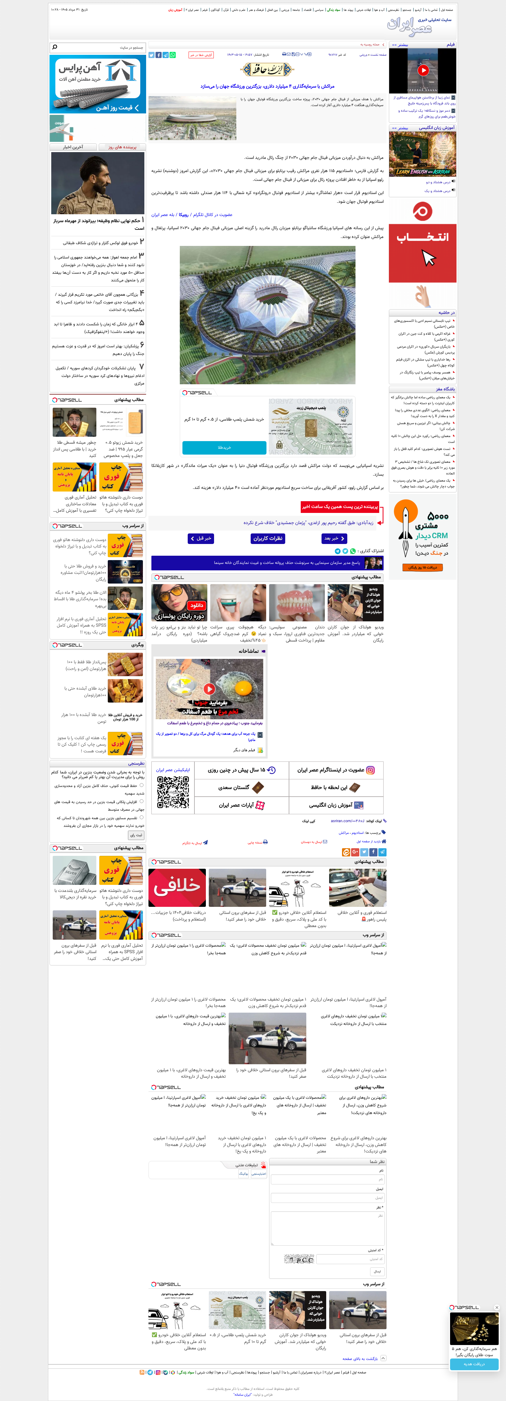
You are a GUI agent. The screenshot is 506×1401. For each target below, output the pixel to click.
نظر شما (377, 1162)
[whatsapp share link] (173, 55)
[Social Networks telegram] (338, 551)
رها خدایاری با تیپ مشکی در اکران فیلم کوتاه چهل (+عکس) (425, 362)
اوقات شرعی (364, 10)
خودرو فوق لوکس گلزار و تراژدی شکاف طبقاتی (100, 243)
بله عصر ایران (162, 215)
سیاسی (319, 10)
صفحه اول (447, 10)
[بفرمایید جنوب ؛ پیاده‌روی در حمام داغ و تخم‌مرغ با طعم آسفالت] (209, 689)
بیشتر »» (400, 44)
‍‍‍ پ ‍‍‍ (304, 53)
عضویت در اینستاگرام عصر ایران (331, 770)
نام (381, 1170)
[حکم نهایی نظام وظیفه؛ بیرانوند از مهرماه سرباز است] (97, 183)
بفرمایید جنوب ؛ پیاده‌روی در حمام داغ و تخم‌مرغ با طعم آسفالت (215, 723)
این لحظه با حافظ (329, 788)
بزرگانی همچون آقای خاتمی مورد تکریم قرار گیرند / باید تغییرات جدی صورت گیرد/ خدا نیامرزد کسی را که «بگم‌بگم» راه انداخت (99, 302)
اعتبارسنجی (259, 1174)
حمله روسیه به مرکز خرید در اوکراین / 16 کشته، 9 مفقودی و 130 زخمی (334, 44)
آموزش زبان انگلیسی (331, 805)
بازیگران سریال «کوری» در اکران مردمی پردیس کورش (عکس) (426, 349)
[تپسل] (185, 393)
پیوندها (252, 1372)
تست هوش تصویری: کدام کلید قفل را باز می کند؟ (424, 452)
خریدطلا (224, 448)
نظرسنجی (393, 10)
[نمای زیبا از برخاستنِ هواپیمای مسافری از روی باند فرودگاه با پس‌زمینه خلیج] (422, 70)
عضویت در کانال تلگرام (213, 215)
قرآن (225, 10)
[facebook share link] (158, 55)
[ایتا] (346, 852)
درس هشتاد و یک (438, 191)
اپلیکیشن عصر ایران (173, 770)
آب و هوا (379, 10)
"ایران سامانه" (242, 1394)
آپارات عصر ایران (236, 805)
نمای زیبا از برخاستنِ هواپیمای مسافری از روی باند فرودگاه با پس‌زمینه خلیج (425, 100)
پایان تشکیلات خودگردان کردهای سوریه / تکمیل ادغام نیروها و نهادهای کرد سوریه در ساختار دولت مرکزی (100, 375)
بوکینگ (243, 1174)
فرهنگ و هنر (256, 10)
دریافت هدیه (474, 1364)
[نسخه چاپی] (284, 54)
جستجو (407, 10)
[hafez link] (267, 69)
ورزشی (285, 10)
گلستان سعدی (233, 788)
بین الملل (272, 10)
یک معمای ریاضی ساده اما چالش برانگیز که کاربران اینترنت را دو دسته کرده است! (423, 400)
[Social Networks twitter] (345, 551)
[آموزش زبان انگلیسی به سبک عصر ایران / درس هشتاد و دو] (422, 154)
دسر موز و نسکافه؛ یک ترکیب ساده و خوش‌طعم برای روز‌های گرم (427, 114)
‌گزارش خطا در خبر (201, 55)
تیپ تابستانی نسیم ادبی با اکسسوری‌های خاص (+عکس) (424, 323)
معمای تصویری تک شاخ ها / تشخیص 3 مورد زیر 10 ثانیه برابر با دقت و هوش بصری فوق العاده (423, 467)
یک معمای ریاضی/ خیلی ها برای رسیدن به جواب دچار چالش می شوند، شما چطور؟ (424, 483)
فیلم (204, 10)
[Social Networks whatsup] (353, 551)
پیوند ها (348, 10)
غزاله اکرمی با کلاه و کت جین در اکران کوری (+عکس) (427, 336)
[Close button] (497, 1307)
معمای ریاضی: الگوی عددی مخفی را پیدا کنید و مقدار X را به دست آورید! (425, 413)
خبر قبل (204, 538)
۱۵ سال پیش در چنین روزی (236, 770)
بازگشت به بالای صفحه (361, 1359)
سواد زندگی (333, 10)
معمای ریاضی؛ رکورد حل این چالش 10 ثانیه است (423, 439)
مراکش (344, 833)
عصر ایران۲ (332, 1372)
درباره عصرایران (311, 1372)
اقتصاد (307, 10)
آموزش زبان (175, 10)
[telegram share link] (166, 55)
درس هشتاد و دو (438, 182)
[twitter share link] (151, 55)
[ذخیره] (293, 54)
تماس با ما (431, 10)
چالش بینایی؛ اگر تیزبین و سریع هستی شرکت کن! (426, 426)
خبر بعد (331, 538)
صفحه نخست (378, 55)
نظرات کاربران (268, 539)
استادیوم (358, 833)
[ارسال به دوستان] (288, 54)
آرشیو (418, 10)
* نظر (379, 1207)
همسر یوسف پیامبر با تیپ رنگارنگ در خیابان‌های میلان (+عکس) (427, 375)
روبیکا (184, 215)
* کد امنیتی (375, 1250)
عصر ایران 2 (192, 10)
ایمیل (379, 1189)
